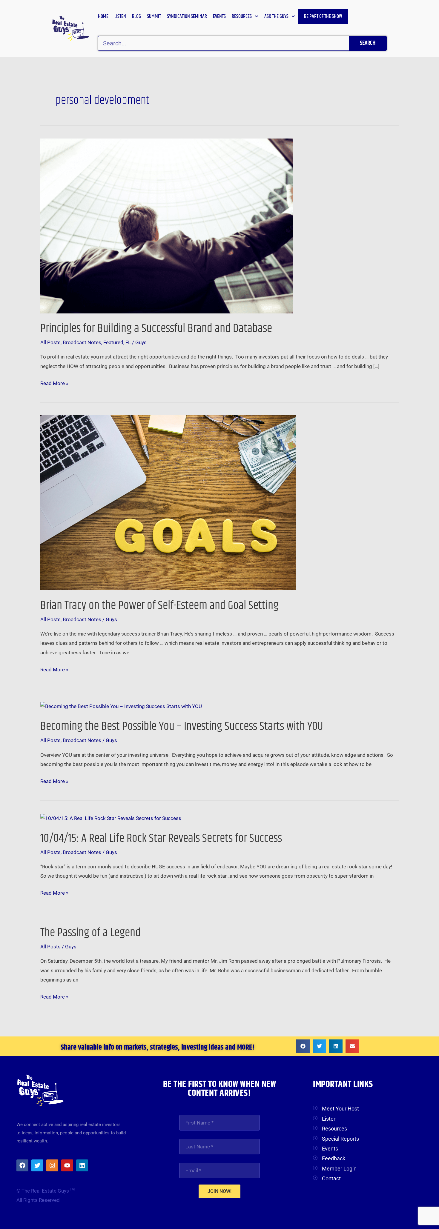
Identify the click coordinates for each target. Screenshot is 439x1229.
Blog (136, 16)
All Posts (50, 342)
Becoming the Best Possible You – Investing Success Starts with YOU (181, 726)
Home (103, 16)
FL (128, 342)
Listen (120, 16)
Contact (331, 1178)
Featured (113, 342)
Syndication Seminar (187, 16)
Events (219, 16)
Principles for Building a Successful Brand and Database (156, 328)
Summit (154, 16)
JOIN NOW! (219, 1191)
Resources (242, 16)
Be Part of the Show (323, 16)
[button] (303, 1046)
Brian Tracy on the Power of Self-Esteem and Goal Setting (159, 605)
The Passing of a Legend (90, 933)
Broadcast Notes (82, 342)
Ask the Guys (276, 16)
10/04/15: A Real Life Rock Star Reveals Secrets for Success (161, 838)
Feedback (333, 1158)
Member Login (339, 1168)
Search (367, 43)
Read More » (54, 382)
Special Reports (340, 1139)
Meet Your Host (340, 1108)
